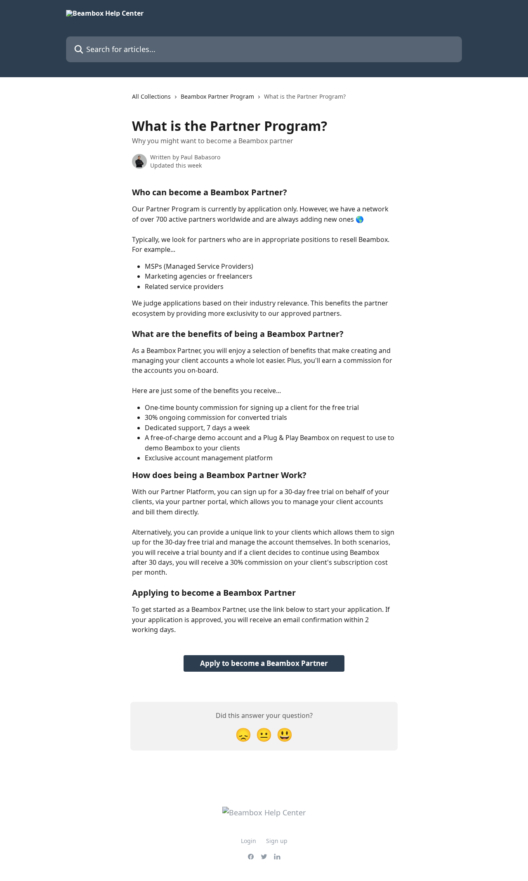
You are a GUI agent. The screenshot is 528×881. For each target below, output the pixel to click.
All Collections (151, 96)
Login (248, 841)
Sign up (277, 841)
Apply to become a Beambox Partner (264, 663)
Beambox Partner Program (217, 96)
